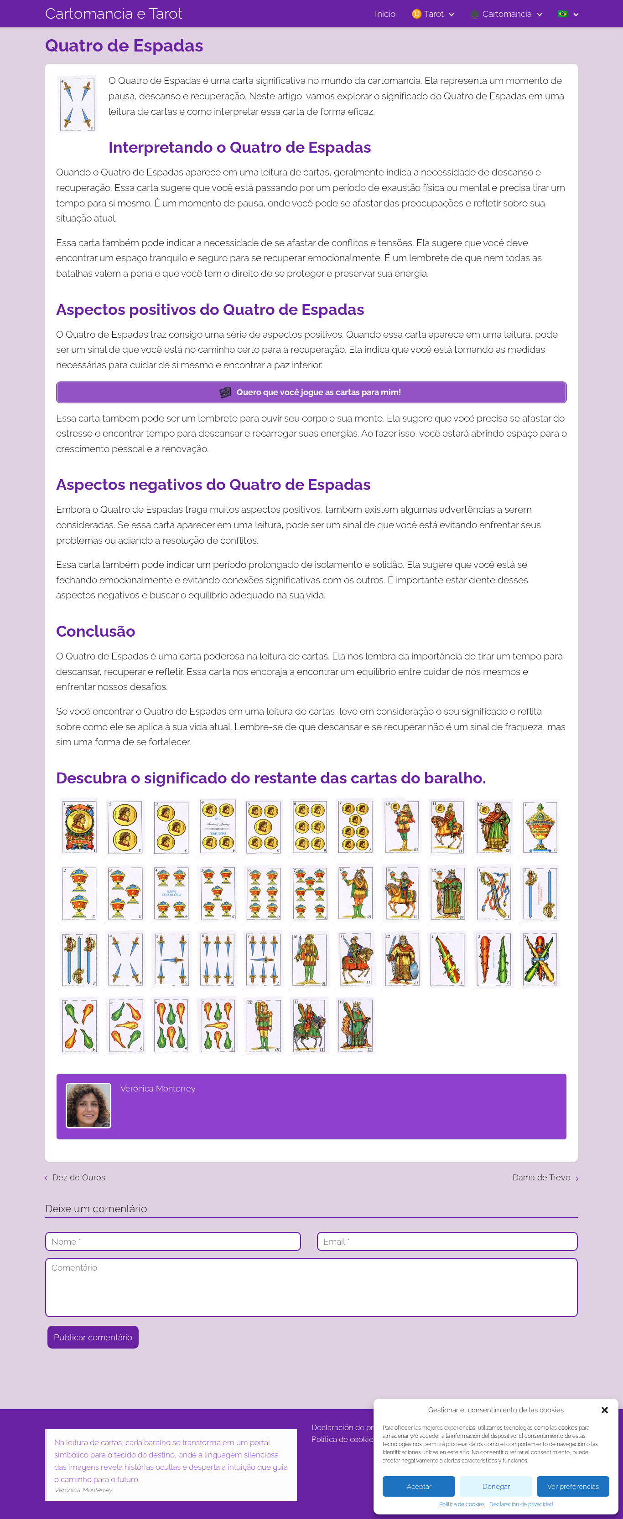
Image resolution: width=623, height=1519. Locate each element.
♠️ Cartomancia (500, 14)
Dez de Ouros (78, 1177)
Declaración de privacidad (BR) (365, 1427)
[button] (604, 1410)
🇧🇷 (562, 14)
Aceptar (419, 1487)
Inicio (385, 14)
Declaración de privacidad (521, 1504)
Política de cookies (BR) (352, 1439)
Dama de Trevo (542, 1177)
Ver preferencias (573, 1487)
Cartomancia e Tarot (114, 13)
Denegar (496, 1487)
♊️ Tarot (427, 14)
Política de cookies (462, 1504)
